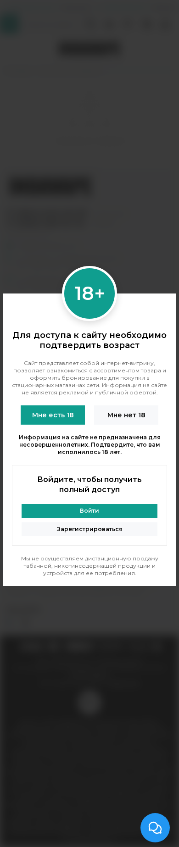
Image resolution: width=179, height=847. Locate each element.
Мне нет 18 (126, 415)
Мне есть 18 (53, 415)
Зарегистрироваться (90, 529)
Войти (89, 510)
